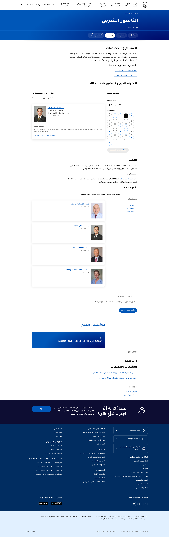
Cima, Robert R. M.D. (80, 204)
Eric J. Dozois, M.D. (56, 108)
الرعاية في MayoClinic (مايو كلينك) (96, 35)
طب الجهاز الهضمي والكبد (125, 76)
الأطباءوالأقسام (110, 35)
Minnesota (130, 208)
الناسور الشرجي (120, 21)
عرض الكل (130, 212)
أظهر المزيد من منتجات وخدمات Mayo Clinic (119, 378)
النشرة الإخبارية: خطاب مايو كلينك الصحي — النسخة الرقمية (113, 373)
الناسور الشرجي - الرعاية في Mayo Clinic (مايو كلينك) (116, 302)
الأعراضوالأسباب (133, 35)
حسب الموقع (111, 100)
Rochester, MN (116, 105)
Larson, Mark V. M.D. (80, 248)
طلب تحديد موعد (128, 310)
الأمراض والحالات (130, 13)
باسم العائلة (111, 110)
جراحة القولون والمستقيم (126, 71)
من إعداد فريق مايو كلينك (127, 297)
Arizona (131, 202)
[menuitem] (132, 35)
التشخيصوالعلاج (121, 35)
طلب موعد (131, 28)
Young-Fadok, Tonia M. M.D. (77, 270)
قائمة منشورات (126, 179)
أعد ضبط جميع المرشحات (118, 150)
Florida (131, 205)
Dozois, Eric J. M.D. (81, 226)
